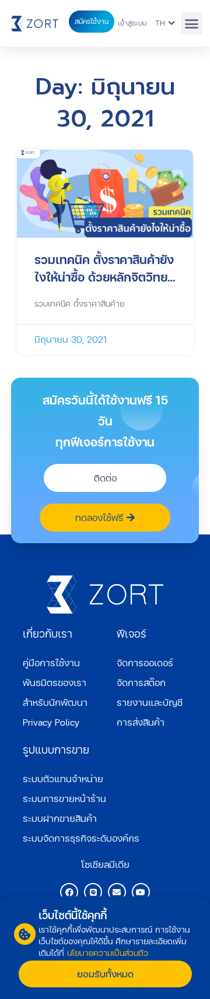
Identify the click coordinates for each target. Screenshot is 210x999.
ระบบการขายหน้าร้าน (64, 798)
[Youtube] (141, 892)
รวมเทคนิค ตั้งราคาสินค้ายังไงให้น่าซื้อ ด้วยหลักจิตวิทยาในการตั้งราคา (104, 268)
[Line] (93, 892)
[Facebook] (69, 892)
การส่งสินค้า (140, 722)
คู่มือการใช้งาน (51, 662)
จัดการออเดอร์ (145, 662)
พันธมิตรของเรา (54, 682)
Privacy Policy (51, 722)
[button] (192, 23)
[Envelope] (117, 892)
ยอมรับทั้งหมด (105, 973)
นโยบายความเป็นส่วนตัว (107, 952)
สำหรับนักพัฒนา (55, 702)
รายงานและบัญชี (150, 702)
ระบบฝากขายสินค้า (60, 818)
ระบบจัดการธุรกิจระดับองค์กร (81, 838)
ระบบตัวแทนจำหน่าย (63, 778)
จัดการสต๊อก (141, 682)
